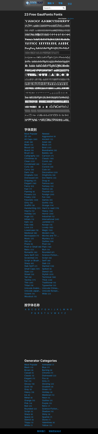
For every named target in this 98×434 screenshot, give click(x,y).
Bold (46, 147)
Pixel (46, 244)
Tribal (28, 285)
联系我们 (41, 431)
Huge (28, 216)
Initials (29, 219)
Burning (47, 370)
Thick (47, 280)
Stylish (47, 274)
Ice (27, 395)
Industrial (48, 216)
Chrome (47, 372)
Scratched (31, 258)
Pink (28, 403)
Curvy (29, 169)
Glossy (29, 384)
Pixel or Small (32, 246)
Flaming (29, 191)
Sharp (29, 263)
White (28, 425)
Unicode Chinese (50, 288)
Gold (28, 386)
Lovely (47, 227)
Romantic (30, 252)
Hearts (29, 211)
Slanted (48, 266)
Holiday (30, 213)
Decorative (50, 172)
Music (29, 238)
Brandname (49, 150)
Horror (47, 213)
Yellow (47, 425)
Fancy (29, 186)
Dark (29, 172)
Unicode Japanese (32, 291)
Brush (29, 153)
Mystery (48, 238)
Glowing (48, 384)
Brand (29, 150)
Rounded (48, 252)
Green (47, 389)
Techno (30, 280)
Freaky (30, 197)
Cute (46, 169)
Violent (29, 293)
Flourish (48, 191)
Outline (48, 241)
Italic (28, 222)
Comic (47, 161)
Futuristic (31, 200)
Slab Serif (30, 266)
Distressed (31, 177)
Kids (28, 224)
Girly (28, 202)
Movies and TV (50, 235)
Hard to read (50, 208)
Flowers (30, 194)
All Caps (30, 139)
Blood (29, 147)
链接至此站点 (55, 431)
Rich (46, 249)
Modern (48, 233)
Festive (47, 189)
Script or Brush (32, 260)
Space (28, 417)
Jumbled (48, 222)
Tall (28, 277)
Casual (29, 372)
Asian (46, 142)
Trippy (28, 422)
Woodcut (30, 296)
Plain (46, 246)
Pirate (28, 244)
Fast (28, 189)
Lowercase (31, 230)
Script (47, 258)
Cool (47, 164)
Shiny (46, 414)
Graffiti (29, 205)
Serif (46, 260)
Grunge (48, 205)
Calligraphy (31, 155)
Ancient (47, 139)
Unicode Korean (50, 291)
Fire (45, 378)
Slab (46, 263)
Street (29, 274)
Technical (49, 277)
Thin (28, 282)
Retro (29, 249)
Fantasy (48, 186)
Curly (28, 166)
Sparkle (47, 417)
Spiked (47, 268)
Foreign (48, 194)
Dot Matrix (49, 177)
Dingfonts (49, 175)
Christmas (30, 158)
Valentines (48, 422)
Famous (48, 183)
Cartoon (48, 155)
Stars (28, 271)
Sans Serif (31, 255)
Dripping (30, 180)
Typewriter (49, 285)
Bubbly (47, 153)
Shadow (48, 411)
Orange (29, 400)
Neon (46, 397)
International (50, 219)
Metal (28, 397)
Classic (48, 158)
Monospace (31, 235)
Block (46, 144)
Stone (46, 419)
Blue (46, 367)
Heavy (47, 211)
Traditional (49, 282)
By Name (71, 18)
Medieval (30, 233)
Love (28, 227)
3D (27, 136)
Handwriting (32, 208)
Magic (47, 230)
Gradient (47, 386)
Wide (46, 293)
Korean (47, 224)
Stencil (47, 271)
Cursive (47, 166)
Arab (28, 142)
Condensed (31, 164)
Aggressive (49, 136)
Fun (46, 197)
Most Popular (30, 133)
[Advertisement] (12, 50)
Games (47, 200)
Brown (28, 370)
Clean (29, 161)
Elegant (30, 183)
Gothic (47, 202)
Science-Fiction (50, 255)
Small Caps (32, 268)
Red (28, 406)
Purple (47, 403)
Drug (46, 180)
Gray (28, 389)
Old (27, 241)
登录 (70, 4)
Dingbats (31, 175)
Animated (48, 364)
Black (28, 144)
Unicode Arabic (32, 288)
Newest (45, 133)
